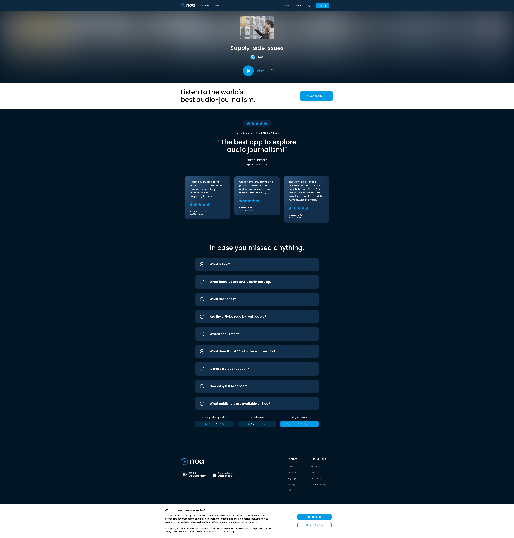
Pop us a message (259, 424)
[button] (252, 264)
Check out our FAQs (216, 424)
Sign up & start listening (297, 424)
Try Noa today (313, 96)
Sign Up (323, 5)
